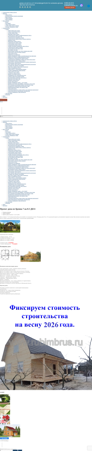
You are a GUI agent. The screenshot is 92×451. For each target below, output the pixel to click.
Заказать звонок (3, 99)
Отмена (20, 450)
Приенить (15, 450)
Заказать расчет (69, 7)
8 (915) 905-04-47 (69, 4)
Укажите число (8, 449)
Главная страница (7, 212)
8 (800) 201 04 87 (69, 2)
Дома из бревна (6, 213)
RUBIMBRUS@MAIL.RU (71, 5)
